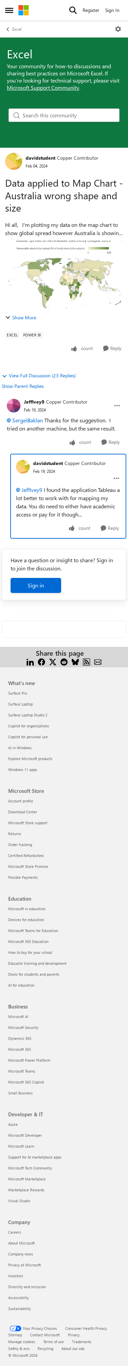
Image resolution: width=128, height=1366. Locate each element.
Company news (20, 1253)
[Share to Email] (97, 661)
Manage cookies (21, 1341)
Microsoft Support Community (43, 87)
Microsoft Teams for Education (33, 930)
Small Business (20, 1092)
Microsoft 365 (19, 1049)
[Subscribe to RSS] (86, 661)
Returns (14, 833)
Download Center (22, 811)
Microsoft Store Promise (28, 866)
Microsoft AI (18, 1016)
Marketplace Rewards (26, 1189)
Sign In (112, 10)
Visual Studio (19, 1200)
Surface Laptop (20, 704)
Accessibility (18, 1297)
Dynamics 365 (19, 1038)
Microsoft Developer (25, 1135)
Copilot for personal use (28, 736)
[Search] (73, 10)
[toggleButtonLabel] (118, 29)
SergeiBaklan (27, 420)
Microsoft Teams (21, 1071)
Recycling (45, 1348)
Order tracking (20, 844)
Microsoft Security (23, 1027)
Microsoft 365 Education (28, 941)
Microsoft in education (26, 908)
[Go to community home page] (23, 10)
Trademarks (81, 1341)
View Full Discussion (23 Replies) (42, 375)
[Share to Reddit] (64, 661)
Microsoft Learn (21, 1146)
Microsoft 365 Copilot (26, 1082)
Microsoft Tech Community (30, 1168)
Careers (14, 1232)
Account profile (20, 800)
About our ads (73, 1348)
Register (91, 10)
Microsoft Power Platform (29, 1060)
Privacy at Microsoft (24, 1264)
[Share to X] (52, 661)
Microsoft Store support (27, 822)
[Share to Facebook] (41, 661)
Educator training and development (37, 963)
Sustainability (19, 1308)
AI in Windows (20, 747)
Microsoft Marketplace (27, 1178)
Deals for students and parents (33, 974)
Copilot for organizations (28, 725)
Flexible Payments (23, 877)
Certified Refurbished (25, 855)
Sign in (36, 585)
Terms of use (53, 1341)
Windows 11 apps (22, 769)
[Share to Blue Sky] (75, 661)
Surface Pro (17, 693)
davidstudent (40, 158)
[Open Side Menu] (9, 10)
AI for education (21, 985)
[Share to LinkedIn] (30, 661)
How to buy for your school (30, 952)
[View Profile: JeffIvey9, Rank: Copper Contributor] (13, 405)
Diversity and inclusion (27, 1286)
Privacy (74, 1334)
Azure (13, 1124)
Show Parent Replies (23, 386)
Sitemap (15, 1334)
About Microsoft (21, 1243)
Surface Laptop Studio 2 (27, 714)
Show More (24, 317)
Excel (17, 29)
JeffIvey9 (34, 401)
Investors (15, 1275)
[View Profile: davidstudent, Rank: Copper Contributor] (13, 161)
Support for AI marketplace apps (34, 1157)
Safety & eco (18, 1348)
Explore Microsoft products (30, 758)
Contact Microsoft (45, 1334)
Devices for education (26, 919)
